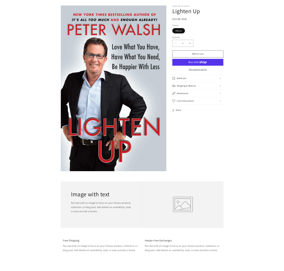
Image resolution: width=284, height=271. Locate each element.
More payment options (198, 69)
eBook (178, 31)
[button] (197, 78)
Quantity (176, 37)
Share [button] (178, 110)
